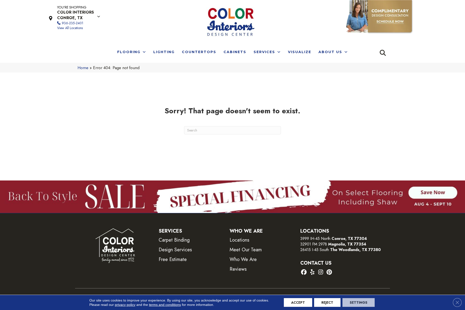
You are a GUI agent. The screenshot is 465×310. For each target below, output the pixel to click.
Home (83, 68)
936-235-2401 (72, 23)
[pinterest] (329, 272)
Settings (358, 302)
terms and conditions (165, 305)
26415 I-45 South (340, 250)
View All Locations (70, 27)
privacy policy (125, 305)
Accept (298, 302)
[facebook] (303, 272)
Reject (327, 302)
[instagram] (320, 272)
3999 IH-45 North (315, 238)
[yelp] (312, 272)
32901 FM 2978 (333, 244)
